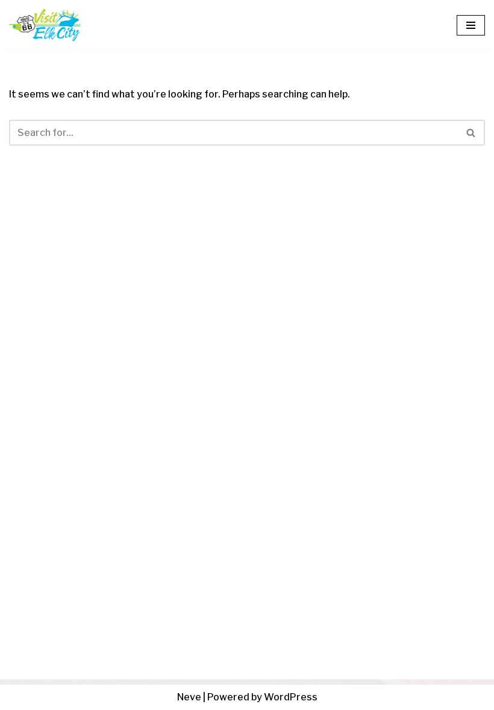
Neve (189, 697)
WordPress (290, 697)
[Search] (471, 133)
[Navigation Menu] (471, 25)
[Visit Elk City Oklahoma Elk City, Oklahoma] (45, 25)
